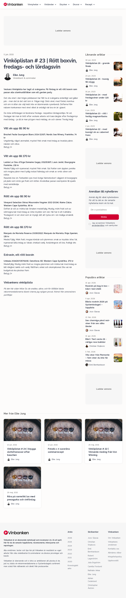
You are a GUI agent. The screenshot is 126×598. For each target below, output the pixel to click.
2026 (70, 538)
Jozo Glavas (93, 538)
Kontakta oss (113, 549)
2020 (70, 562)
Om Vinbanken (114, 538)
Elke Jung (92, 574)
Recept (88, 4)
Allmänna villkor (114, 553)
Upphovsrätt (113, 561)
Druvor (76, 4)
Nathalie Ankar (94, 570)
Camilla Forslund (95, 566)
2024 (70, 546)
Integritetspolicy (115, 557)
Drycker (63, 4)
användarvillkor (98, 225)
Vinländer (49, 4)
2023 (70, 550)
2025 (70, 542)
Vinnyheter (33, 4)
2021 (70, 558)
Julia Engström (94, 563)
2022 (70, 554)
